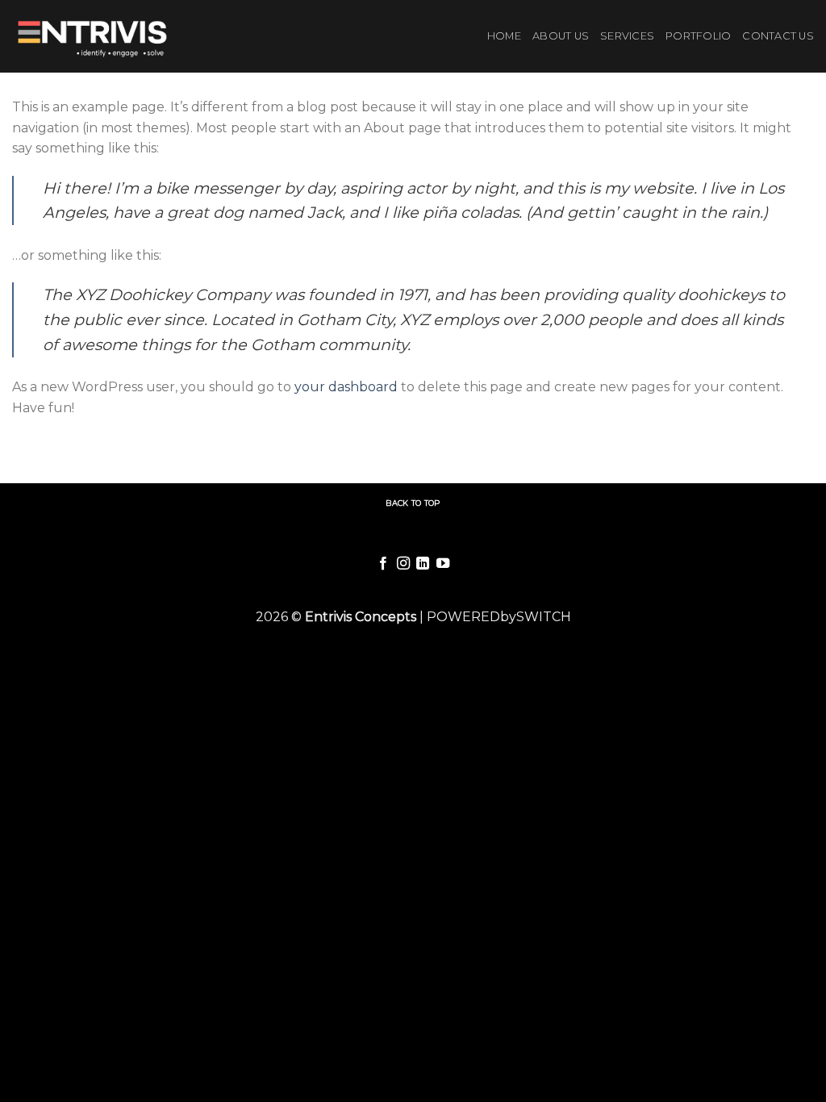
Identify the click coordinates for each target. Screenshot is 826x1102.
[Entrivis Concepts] (95, 36)
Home (504, 36)
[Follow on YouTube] (442, 564)
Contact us (778, 36)
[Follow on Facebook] (383, 564)
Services (627, 36)
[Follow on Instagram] (403, 564)
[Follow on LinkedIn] (422, 564)
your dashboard (346, 386)
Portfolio (698, 36)
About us (560, 36)
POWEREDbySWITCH (499, 616)
